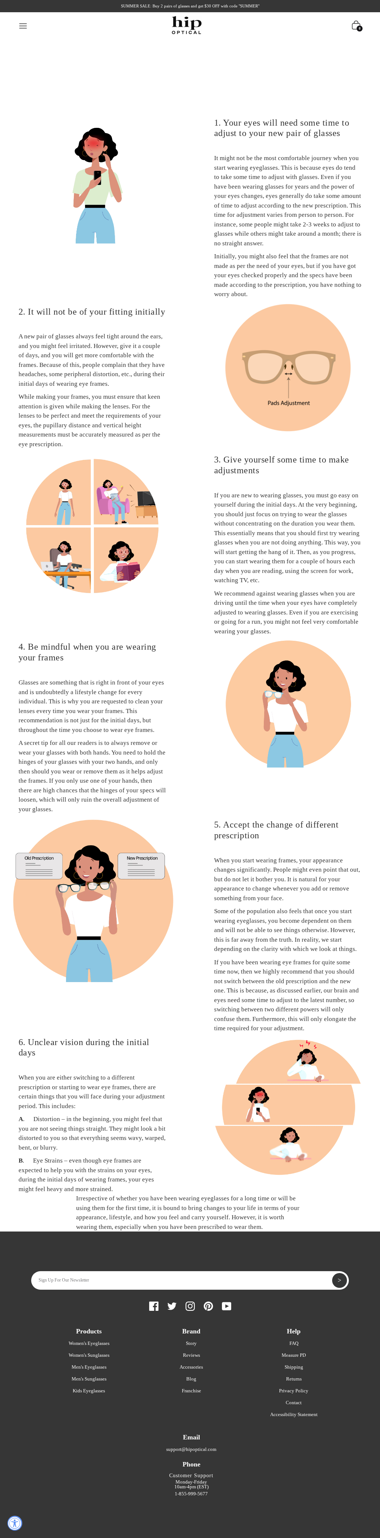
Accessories (191, 1367)
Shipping (294, 1367)
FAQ (293, 1343)
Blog (191, 1379)
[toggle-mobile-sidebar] (23, 24)
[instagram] (190, 1305)
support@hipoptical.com (191, 1449)
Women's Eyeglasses (89, 1343)
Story (191, 1343)
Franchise (191, 1390)
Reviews (191, 1355)
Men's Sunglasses (89, 1379)
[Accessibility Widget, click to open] (14, 1523)
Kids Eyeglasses (89, 1390)
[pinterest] (208, 1305)
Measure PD (294, 1355)
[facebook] (153, 1305)
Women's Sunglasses (89, 1355)
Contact (294, 1402)
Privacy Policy (293, 1390)
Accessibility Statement (294, 1414)
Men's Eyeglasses (89, 1367)
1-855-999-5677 (191, 1493)
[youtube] (226, 1305)
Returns (294, 1379)
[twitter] (172, 1305)
